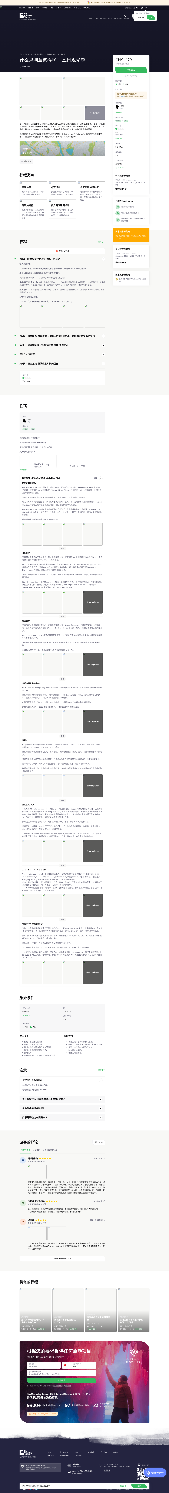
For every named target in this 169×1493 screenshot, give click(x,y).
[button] (65, 1365)
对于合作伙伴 (65, 1456)
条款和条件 (58, 1386)
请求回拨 (107, 1470)
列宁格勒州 (26, 67)
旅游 (49, 1452)
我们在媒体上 (56, 8)
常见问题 (86, 8)
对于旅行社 (67, 8)
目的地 (30, 8)
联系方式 (77, 8)
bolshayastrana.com (47, 1414)
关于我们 (45, 8)
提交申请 (122, 96)
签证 (37, 8)
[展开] (103, 336)
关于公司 (103, 1452)
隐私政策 (68, 1386)
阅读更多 (23, 469)
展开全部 (101, 242)
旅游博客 (91, 1452)
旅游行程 (22, 8)
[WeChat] (139, 1465)
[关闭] (103, 259)
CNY (145, 8)
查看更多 (76, 3)
